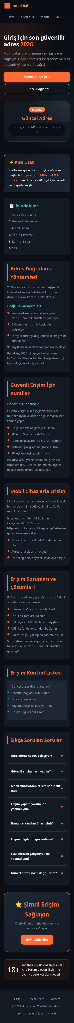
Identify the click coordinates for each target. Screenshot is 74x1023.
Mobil (45, 17)
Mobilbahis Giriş (37, 939)
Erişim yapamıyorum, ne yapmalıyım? (28, 806)
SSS (58, 17)
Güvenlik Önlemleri (25, 221)
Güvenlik (27, 17)
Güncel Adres (35, 999)
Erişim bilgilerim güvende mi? (32, 839)
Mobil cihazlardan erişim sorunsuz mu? (36, 788)
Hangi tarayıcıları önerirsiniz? (32, 823)
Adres (10, 17)
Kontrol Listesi (21, 242)
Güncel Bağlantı (37, 89)
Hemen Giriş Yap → (37, 77)
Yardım (55, 999)
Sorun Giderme (22, 235)
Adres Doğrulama (24, 215)
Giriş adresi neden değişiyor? (31, 756)
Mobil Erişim (20, 228)
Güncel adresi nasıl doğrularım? (34, 873)
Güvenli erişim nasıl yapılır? (31, 771)
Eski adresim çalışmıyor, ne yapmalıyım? (30, 856)
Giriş (17, 999)
